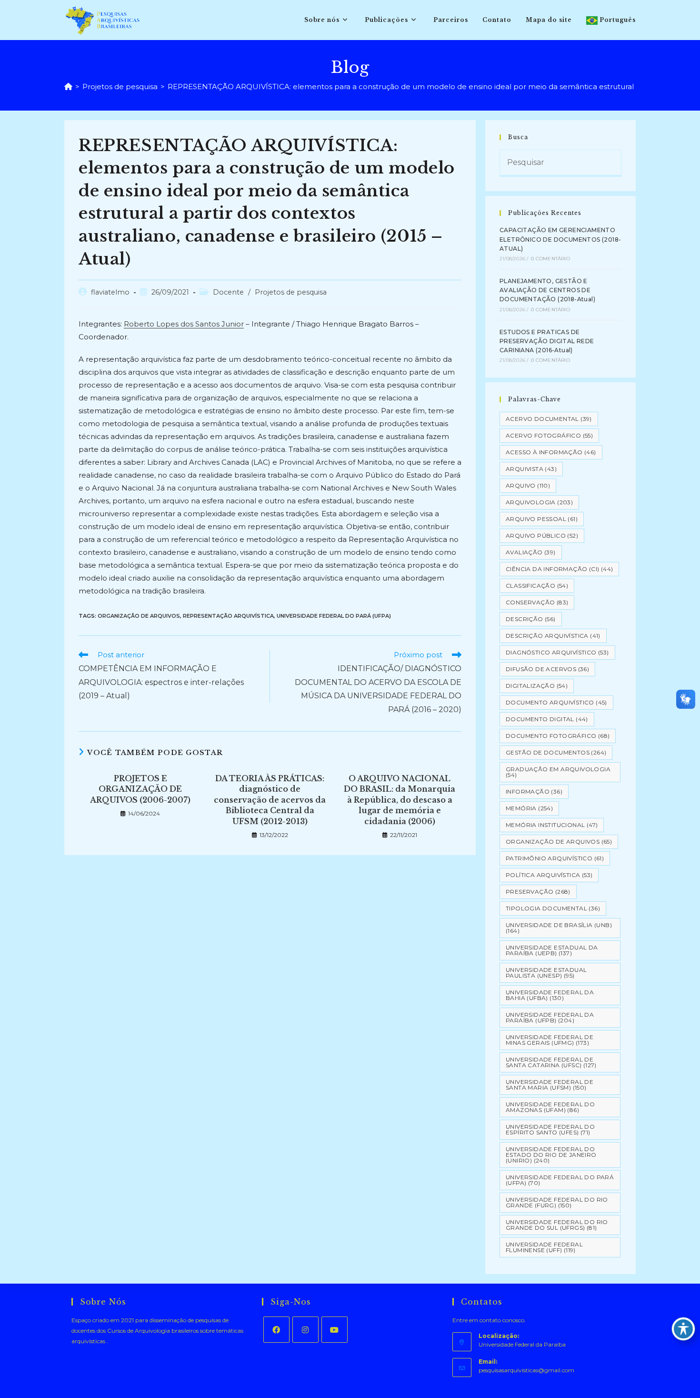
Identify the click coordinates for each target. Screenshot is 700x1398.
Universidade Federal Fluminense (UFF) (544, 1247)
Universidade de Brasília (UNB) (559, 927)
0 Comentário (550, 258)
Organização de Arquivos (139, 615)
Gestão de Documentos (556, 752)
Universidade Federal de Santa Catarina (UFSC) (551, 1062)
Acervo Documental (549, 418)
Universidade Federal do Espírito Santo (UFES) (550, 1129)
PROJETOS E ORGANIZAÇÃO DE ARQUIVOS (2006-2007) (140, 789)
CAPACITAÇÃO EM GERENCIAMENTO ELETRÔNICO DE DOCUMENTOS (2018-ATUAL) (560, 239)
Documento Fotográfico (558, 735)
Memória (529, 808)
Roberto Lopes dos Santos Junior (184, 323)
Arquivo (528, 485)
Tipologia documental (553, 908)
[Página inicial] (68, 86)
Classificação (537, 585)
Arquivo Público (542, 535)
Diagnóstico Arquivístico (557, 652)
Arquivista (531, 468)
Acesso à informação (551, 452)
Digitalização (537, 685)
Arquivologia (539, 502)
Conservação (537, 602)
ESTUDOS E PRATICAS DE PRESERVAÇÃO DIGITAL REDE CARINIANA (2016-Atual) (547, 341)
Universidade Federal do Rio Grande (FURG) (557, 1202)
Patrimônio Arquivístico (555, 858)
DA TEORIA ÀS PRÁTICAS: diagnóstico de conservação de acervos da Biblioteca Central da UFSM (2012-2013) (270, 800)
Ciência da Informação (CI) (559, 568)
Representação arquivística (228, 615)
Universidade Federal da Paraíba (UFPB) (550, 1017)
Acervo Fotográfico (549, 435)
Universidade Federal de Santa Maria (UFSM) (549, 1084)
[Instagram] (305, 1329)
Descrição (531, 618)
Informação (534, 791)
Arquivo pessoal (542, 518)
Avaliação (531, 552)
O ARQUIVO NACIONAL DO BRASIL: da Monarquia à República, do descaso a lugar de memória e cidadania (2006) (399, 800)
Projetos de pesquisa (291, 292)
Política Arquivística (549, 874)
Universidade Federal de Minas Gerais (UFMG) (549, 1039)
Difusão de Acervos (547, 669)
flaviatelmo (110, 292)
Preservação (538, 891)
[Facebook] (276, 1329)
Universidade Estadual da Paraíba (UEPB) (552, 950)
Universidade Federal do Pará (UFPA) (334, 615)
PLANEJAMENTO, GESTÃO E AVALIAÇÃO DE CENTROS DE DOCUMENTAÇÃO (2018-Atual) (547, 290)
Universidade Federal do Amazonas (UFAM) (550, 1107)
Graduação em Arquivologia (558, 771)
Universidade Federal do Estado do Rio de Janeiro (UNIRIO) (551, 1154)
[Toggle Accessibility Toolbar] (683, 1328)
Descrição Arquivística (553, 635)
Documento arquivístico (556, 702)
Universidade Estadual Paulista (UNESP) (546, 972)
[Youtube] (334, 1329)
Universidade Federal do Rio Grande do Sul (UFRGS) (557, 1224)
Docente (228, 292)
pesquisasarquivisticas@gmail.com (526, 1370)
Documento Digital (547, 719)
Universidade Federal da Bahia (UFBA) (550, 995)
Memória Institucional (552, 824)
